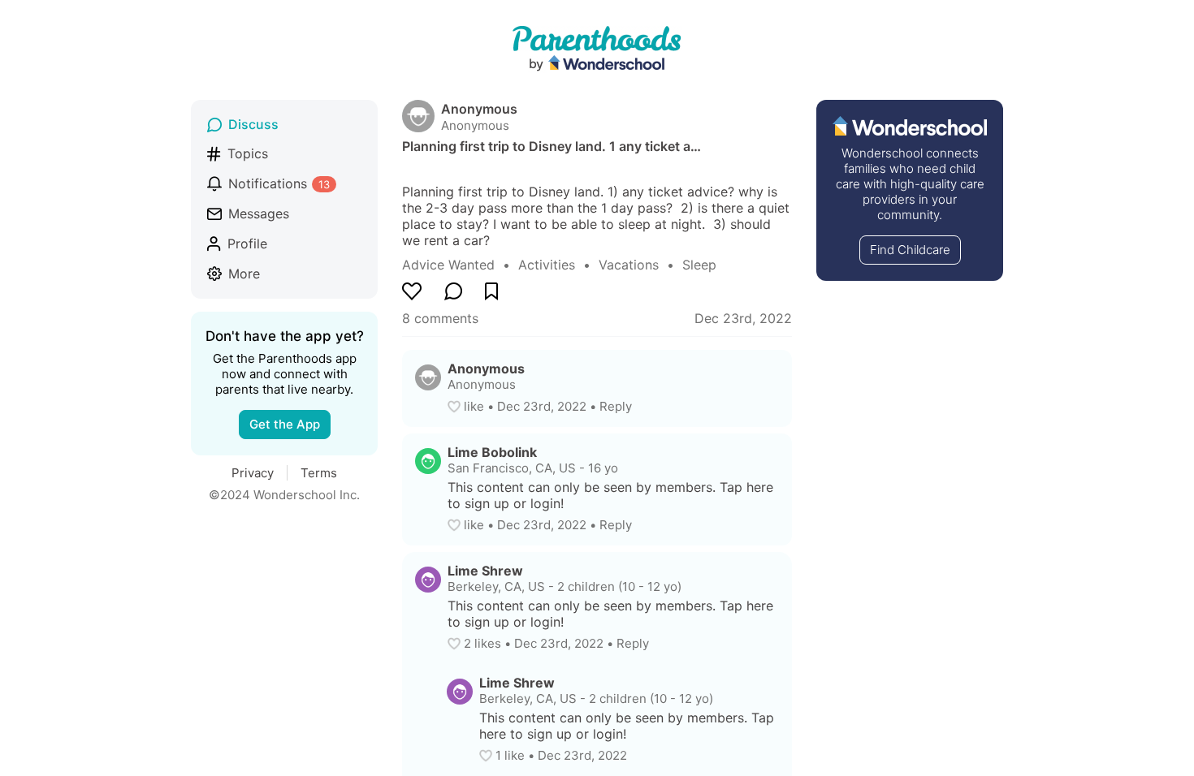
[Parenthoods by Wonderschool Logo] (597, 49)
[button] (456, 406)
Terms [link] (319, 473)
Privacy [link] (252, 473)
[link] (460, 265)
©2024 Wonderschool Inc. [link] (284, 494)
